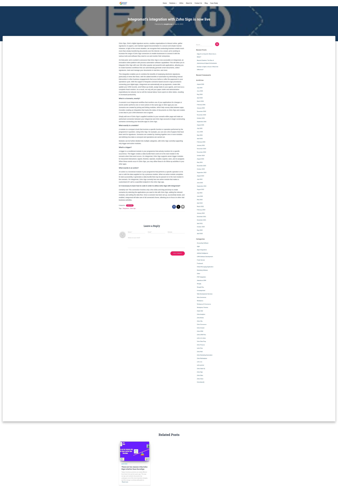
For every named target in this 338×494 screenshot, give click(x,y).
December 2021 (201, 216)
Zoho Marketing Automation (204, 355)
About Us (189, 3)
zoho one (199, 361)
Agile (198, 246)
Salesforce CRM (201, 280)
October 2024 (201, 155)
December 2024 (201, 148)
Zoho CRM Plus (201, 334)
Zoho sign (133, 208)
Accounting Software (202, 243)
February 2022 (201, 209)
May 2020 (200, 230)
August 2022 (200, 189)
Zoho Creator (200, 328)
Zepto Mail (200, 311)
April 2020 (200, 233)
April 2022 (200, 203)
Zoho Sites (200, 375)
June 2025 (200, 131)
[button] (176, 3)
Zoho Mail (200, 351)
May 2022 (200, 199)
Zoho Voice (200, 378)
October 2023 (201, 169)
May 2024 (200, 162)
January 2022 (201, 213)
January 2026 (201, 108)
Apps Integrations (202, 249)
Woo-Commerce (201, 297)
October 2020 (201, 226)
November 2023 (201, 165)
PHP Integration (201, 277)
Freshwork (200, 263)
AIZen (181, 3)
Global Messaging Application (205, 266)
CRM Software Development (205, 256)
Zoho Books (200, 317)
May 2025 (200, 135)
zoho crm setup (201, 338)
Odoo (198, 273)
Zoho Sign (129, 205)
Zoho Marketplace (202, 358)
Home (165, 3)
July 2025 (199, 128)
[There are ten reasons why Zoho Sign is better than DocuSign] (134, 451)
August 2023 (200, 176)
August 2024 (200, 159)
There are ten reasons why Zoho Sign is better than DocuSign (134, 468)
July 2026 (199, 87)
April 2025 (200, 138)
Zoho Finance (201, 345)
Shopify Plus (200, 287)
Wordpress (200, 300)
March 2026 (200, 101)
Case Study (214, 3)
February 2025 (201, 142)
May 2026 (200, 94)
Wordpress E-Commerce (204, 304)
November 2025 (201, 115)
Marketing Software (202, 270)
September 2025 (201, 121)
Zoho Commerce (201, 324)
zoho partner (200, 365)
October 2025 (201, 118)
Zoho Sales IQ (201, 368)
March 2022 (200, 206)
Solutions (172, 3)
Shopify (199, 283)
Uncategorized (201, 290)
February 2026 (201, 104)
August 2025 (200, 125)
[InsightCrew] (123, 3)
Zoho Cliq (199, 321)
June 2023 (200, 182)
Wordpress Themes (202, 307)
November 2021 (201, 220)
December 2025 (201, 111)
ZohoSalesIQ (200, 382)
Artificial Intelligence (202, 253)
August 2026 (200, 84)
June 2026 (200, 91)
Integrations (126, 208)
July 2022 (199, 193)
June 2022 (200, 196)
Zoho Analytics (201, 314)
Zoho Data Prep (201, 341)
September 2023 (201, 172)
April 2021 (200, 223)
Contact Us (198, 3)
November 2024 (201, 152)
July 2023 (199, 179)
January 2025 (201, 145)
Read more (125, 482)
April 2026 (200, 98)
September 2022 (201, 186)
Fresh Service (201, 260)
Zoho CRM (200, 331)
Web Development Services (204, 294)
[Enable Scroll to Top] (334, 490)
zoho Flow (200, 348)
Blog (206, 3)
